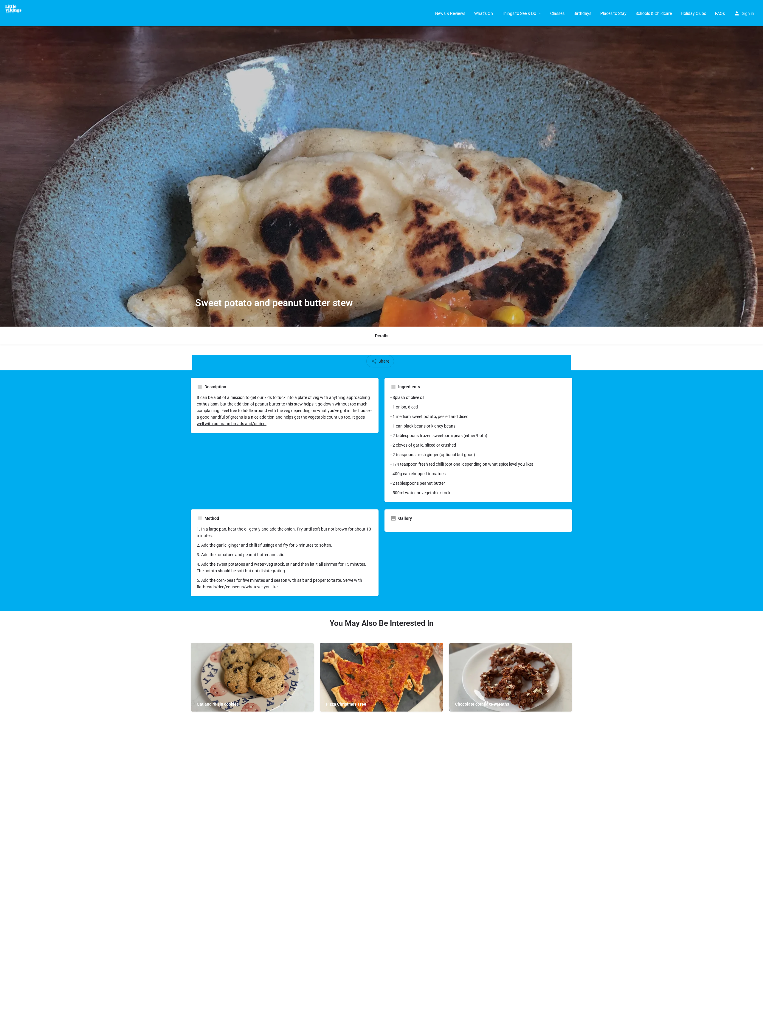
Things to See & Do (519, 13)
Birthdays (582, 13)
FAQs (720, 13)
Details (381, 335)
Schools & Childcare (653, 13)
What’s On (483, 13)
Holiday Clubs (693, 13)
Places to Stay (613, 13)
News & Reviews (450, 13)
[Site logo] (15, 9)
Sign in (748, 13)
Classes (557, 13)
